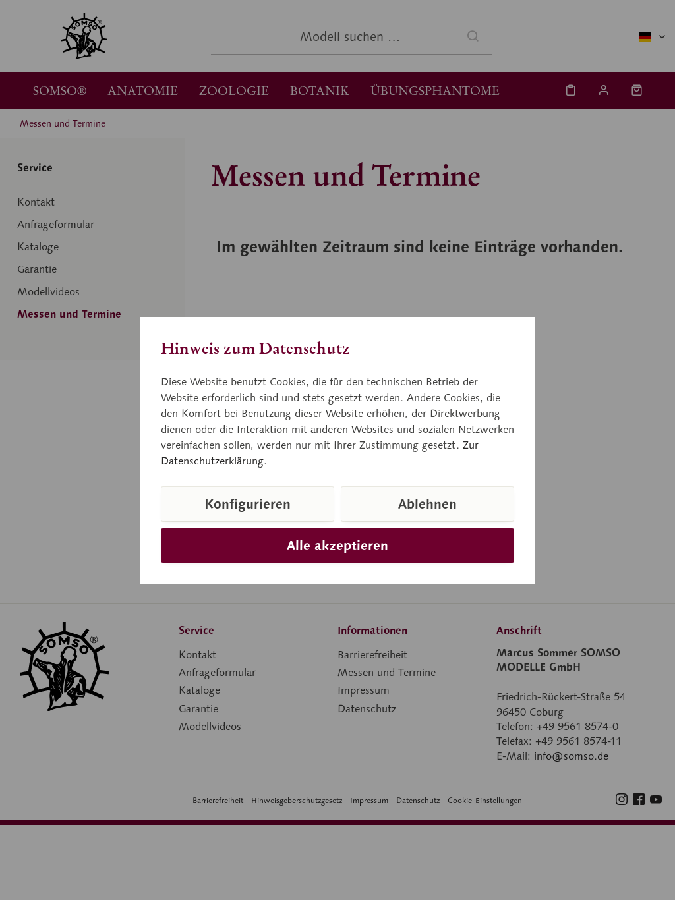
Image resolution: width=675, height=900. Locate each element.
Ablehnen (427, 504)
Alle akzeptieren (337, 545)
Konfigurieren (247, 504)
